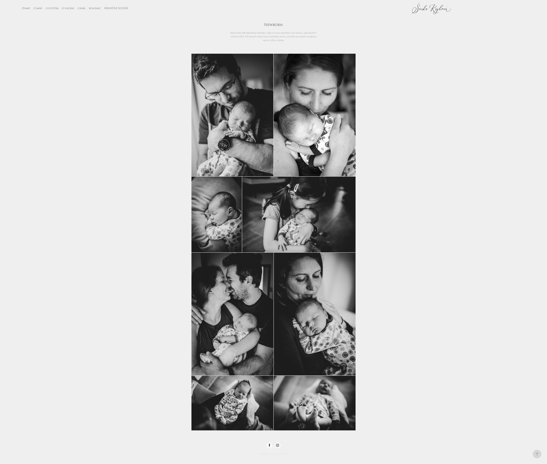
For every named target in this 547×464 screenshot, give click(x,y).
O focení (68, 8)
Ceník (81, 8)
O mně (38, 8)
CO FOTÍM (52, 8)
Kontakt (95, 8)
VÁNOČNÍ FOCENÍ (116, 8)
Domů (26, 8)
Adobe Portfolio (279, 454)
